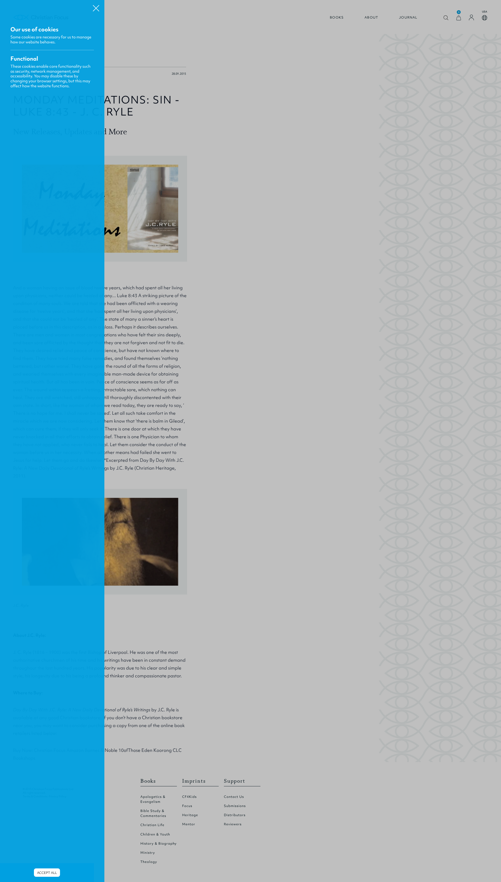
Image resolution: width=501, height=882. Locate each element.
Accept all (47, 873)
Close (96, 6)
